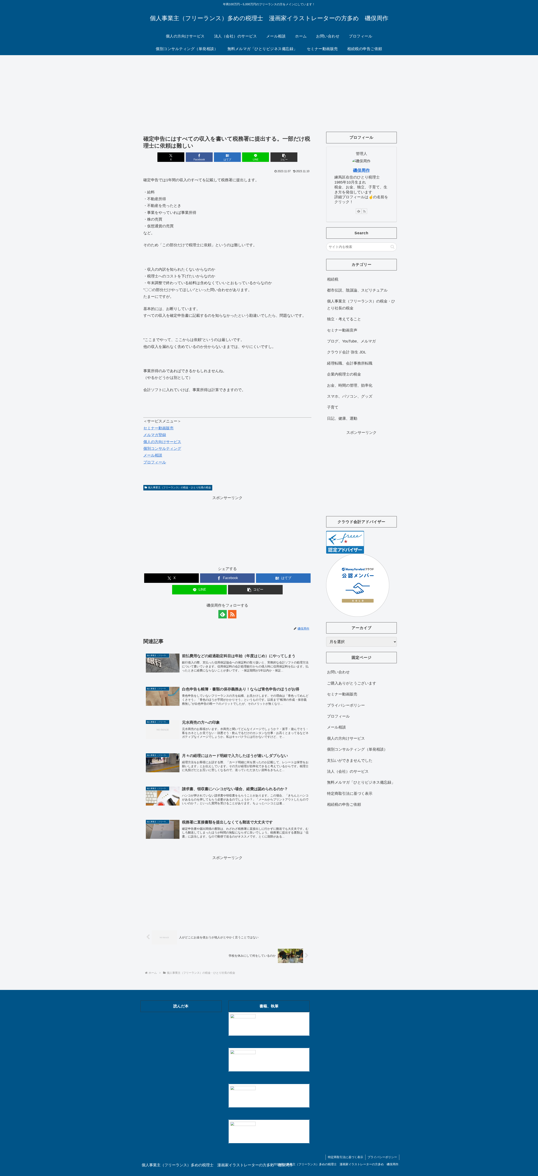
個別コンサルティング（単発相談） (357, 749)
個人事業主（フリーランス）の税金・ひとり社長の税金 (179, 487)
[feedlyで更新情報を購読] (222, 614)
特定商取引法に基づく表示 (349, 793)
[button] (283, 157)
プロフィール (154, 462)
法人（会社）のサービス (348, 771)
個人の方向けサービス (162, 442)
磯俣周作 (361, 170)
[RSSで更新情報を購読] (232, 614)
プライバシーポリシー (346, 705)
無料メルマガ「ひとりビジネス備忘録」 (361, 782)
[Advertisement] (269, 89)
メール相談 (152, 455)
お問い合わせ (338, 672)
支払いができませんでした (349, 760)
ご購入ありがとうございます (351, 683)
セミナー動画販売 (158, 428)
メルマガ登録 (154, 435)
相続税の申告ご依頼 (344, 804)
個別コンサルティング (162, 448)
